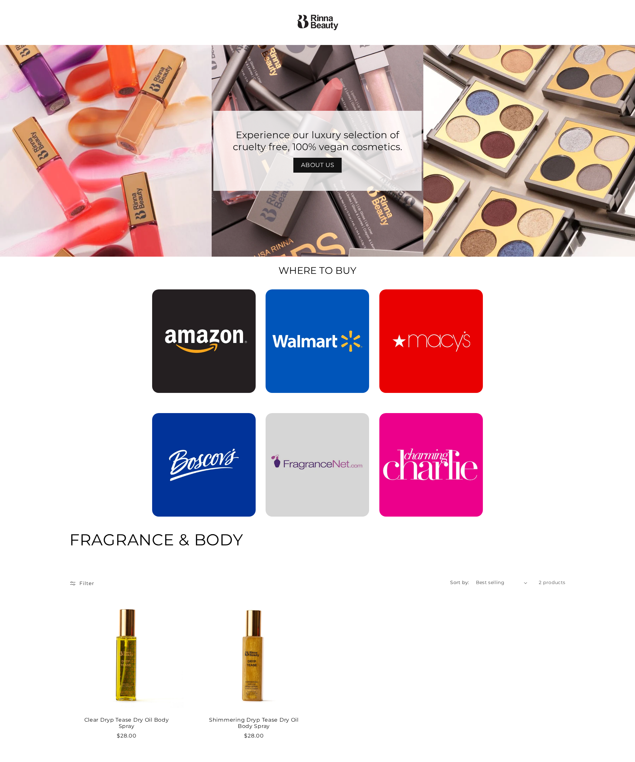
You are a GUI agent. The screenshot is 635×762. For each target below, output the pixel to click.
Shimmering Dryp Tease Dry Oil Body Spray (254, 723)
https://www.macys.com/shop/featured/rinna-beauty (431, 299)
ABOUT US (317, 165)
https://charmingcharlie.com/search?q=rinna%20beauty (431, 422)
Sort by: (459, 582)
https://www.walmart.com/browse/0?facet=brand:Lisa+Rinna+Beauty (317, 299)
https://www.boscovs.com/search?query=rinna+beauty (200, 422)
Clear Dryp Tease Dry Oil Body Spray (126, 723)
